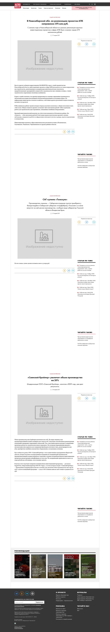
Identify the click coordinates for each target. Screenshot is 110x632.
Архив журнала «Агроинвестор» (85, 597)
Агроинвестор (26, 4)
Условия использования (18, 628)
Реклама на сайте (60, 608)
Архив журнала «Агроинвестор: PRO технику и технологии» (85, 599)
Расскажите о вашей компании (64, 619)
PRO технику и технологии (39, 4)
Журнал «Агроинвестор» (62, 595)
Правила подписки (60, 597)
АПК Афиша (77, 4)
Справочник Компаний (55, 4)
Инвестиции (26, 8)
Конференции (68, 4)
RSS (78, 610)
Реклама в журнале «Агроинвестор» (61, 611)
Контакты (58, 599)
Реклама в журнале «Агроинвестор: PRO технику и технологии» (64, 615)
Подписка (79, 595)
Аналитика (33, 8)
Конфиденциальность (18, 627)
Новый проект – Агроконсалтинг (64, 600)
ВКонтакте (80, 608)
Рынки (40, 8)
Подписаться (39, 602)
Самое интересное (48, 8)
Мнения (64, 8)
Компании (57, 8)
